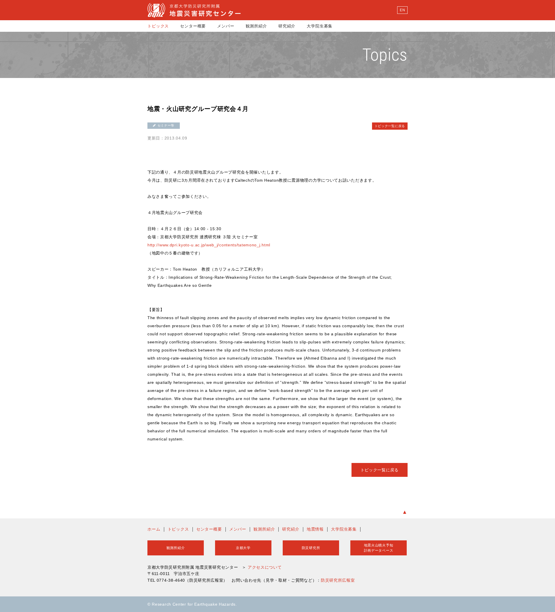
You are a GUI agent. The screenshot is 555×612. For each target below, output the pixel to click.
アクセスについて (265, 567)
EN (402, 10)
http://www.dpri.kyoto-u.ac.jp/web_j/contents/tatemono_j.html (208, 245)
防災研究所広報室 (338, 580)
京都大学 (243, 548)
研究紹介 (286, 26)
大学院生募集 (319, 26)
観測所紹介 (256, 26)
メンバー (225, 26)
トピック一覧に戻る (390, 126)
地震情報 (315, 529)
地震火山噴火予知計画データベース (378, 548)
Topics (385, 54)
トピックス (158, 26)
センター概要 (193, 26)
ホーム (153, 529)
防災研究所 (311, 548)
